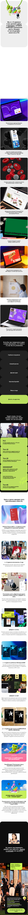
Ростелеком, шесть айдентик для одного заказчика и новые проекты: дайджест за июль (14, 595)
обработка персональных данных (13, 904)
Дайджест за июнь (14, 629)
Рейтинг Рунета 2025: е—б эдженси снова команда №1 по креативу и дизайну (14, 527)
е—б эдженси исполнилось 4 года (14, 562)
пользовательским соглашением (13, 903)
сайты (19, 24)
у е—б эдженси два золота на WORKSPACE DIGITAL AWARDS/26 (14, 729)
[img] (14, 110)
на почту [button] (20, 851)
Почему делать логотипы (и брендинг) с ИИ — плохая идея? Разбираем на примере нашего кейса (14, 803)
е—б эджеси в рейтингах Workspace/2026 (14, 662)
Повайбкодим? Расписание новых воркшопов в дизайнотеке (14, 765)
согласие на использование (10, 901)
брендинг (11, 26)
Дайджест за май (14, 695)
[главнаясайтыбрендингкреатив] (6, 42)
